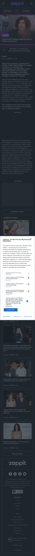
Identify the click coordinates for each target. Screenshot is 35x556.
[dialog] (17, 278)
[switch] (27, 278)
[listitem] (17, 273)
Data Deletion (7, 316)
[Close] (31, 239)
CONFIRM (10, 309)
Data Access (17, 316)
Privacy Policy (28, 316)
